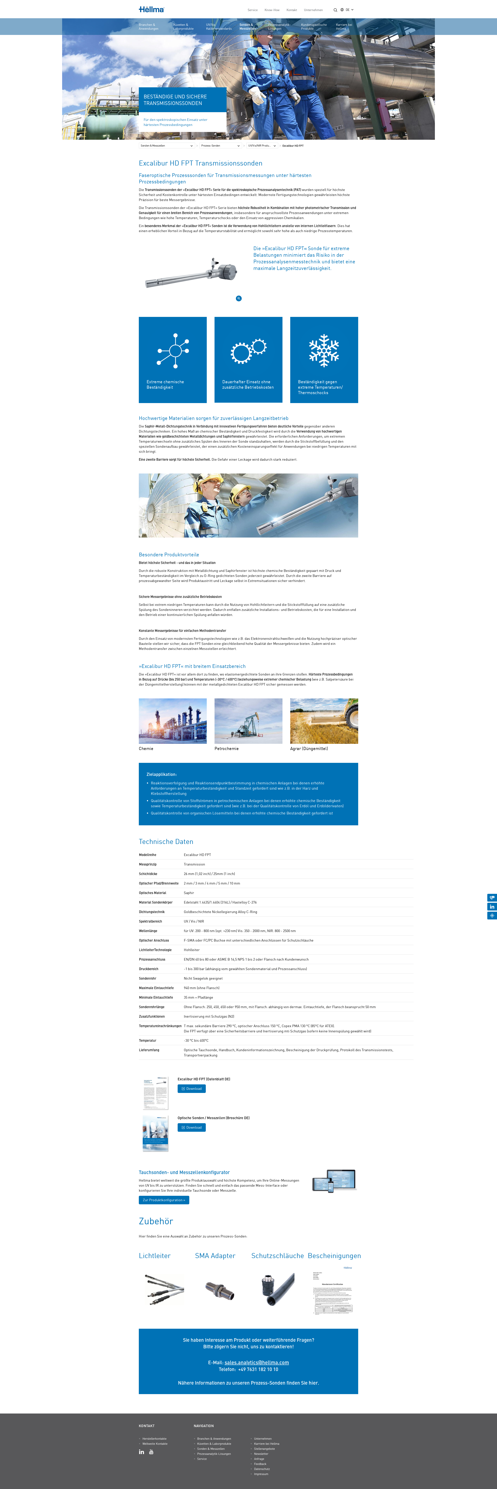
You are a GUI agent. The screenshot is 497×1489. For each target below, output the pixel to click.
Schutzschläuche (277, 1255)
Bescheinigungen (334, 1255)
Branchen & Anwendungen (148, 26)
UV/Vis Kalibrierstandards (219, 26)
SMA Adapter (215, 1255)
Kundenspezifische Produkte (314, 26)
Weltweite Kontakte (155, 1444)
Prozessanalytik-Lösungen (279, 26)
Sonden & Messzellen (248, 26)
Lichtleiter (155, 1255)
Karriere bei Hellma (344, 26)
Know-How (272, 10)
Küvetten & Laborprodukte (183, 26)
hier (313, 1382)
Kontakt (292, 10)
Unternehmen (313, 10)
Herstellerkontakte (154, 1438)
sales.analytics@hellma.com (257, 1362)
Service (253, 10)
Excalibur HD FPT (293, 145)
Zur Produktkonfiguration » (164, 1200)
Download (194, 1088)
